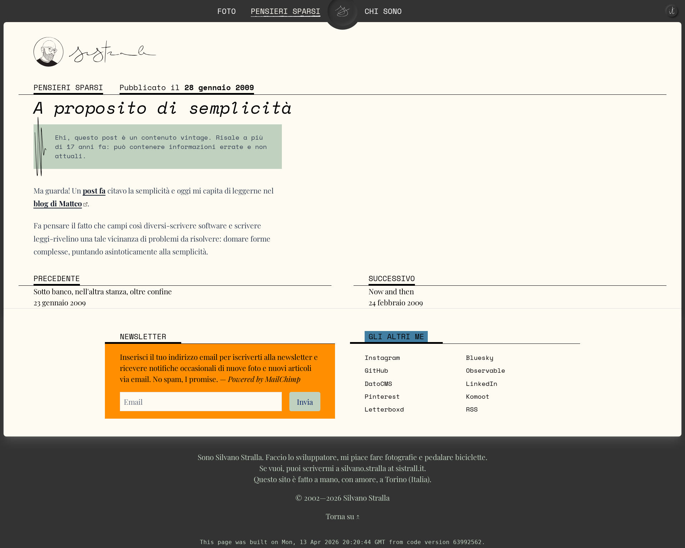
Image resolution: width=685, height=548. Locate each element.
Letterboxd (384, 409)
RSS (472, 409)
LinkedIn (481, 383)
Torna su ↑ (343, 516)
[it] (672, 11)
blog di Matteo (58, 203)
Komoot (477, 396)
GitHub (376, 370)
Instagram (382, 357)
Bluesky (479, 357)
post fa (94, 190)
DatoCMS (378, 383)
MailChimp (282, 379)
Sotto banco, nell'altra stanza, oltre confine (103, 291)
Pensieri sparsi (68, 87)
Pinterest (382, 396)
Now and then (391, 291)
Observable (485, 370)
